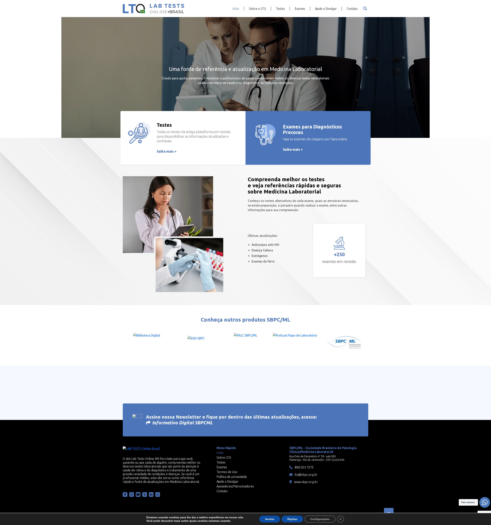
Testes (280, 8)
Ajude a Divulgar (326, 8)
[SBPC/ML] (344, 342)
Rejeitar (292, 519)
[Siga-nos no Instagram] (131, 494)
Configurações (320, 519)
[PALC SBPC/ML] (245, 342)
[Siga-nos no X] (144, 494)
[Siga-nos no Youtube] (138, 494)
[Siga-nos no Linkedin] (151, 494)
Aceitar (269, 519)
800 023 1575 (304, 467)
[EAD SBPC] (196, 342)
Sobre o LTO (257, 8)
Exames (300, 8)
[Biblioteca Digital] (146, 342)
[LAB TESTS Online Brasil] (153, 8)
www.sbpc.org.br (305, 482)
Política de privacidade (232, 476)
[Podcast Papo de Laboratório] (295, 342)
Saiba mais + (166, 151)
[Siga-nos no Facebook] (125, 494)
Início (235, 8)
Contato (352, 8)
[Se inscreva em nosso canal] (157, 494)
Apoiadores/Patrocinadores (235, 486)
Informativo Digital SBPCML (182, 422)
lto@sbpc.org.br (305, 474)
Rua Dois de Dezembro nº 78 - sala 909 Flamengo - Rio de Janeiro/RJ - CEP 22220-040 (316, 458)
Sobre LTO (224, 457)
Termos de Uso (227, 472)
